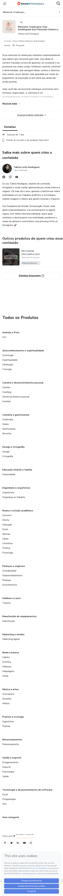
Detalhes (10, 127)
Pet (4, 337)
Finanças (6, 580)
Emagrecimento (10, 762)
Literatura (7, 543)
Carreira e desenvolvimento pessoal (23, 382)
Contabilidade (9, 570)
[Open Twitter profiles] (11, 843)
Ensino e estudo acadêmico (17, 510)
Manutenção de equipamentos (19, 616)
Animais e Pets (10, 332)
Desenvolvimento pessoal (15, 396)
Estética (6, 662)
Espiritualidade (10, 360)
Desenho (7, 698)
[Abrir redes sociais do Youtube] (16, 177)
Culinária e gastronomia (15, 414)
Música (5, 703)
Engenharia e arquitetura (16, 487)
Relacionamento (10, 744)
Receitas (6, 433)
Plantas (6, 726)
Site (4, 803)
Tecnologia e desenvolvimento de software (27, 789)
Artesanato (8, 694)
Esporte (6, 767)
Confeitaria (7, 419)
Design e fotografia (13, 447)
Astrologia (7, 355)
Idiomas (6, 534)
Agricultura (8, 721)
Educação (7, 524)
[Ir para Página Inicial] (30, 3)
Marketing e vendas (13, 634)
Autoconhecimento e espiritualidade (23, 350)
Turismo (6, 603)
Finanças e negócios (13, 566)
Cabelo (6, 657)
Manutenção (8, 621)
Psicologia (7, 552)
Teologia (7, 369)
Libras (5, 538)
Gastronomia (8, 428)
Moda (5, 676)
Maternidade (8, 474)
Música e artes (10, 689)
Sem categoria (10, 817)
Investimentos (9, 584)
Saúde (5, 776)
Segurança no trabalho (13, 497)
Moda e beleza (10, 652)
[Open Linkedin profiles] (18, 843)
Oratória (6, 401)
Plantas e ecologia (13, 716)
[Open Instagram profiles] (31, 843)
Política (6, 548)
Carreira (6, 387)
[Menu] (4, 3)
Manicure (6, 666)
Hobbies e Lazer (11, 598)
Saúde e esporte (11, 757)
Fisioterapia (8, 771)
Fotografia (7, 456)
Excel (5, 794)
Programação (9, 799)
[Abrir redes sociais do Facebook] (3, 177)
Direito (5, 520)
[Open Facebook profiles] (5, 843)
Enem (5, 529)
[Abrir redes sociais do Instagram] (10, 177)
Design (6, 451)
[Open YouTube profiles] (24, 843)
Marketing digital (11, 639)
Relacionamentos (12, 739)
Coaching (6, 392)
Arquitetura (8, 492)
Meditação (7, 364)
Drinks (5, 424)
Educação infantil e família (17, 469)
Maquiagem (8, 671)
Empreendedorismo (12, 575)
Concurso (7, 515)
